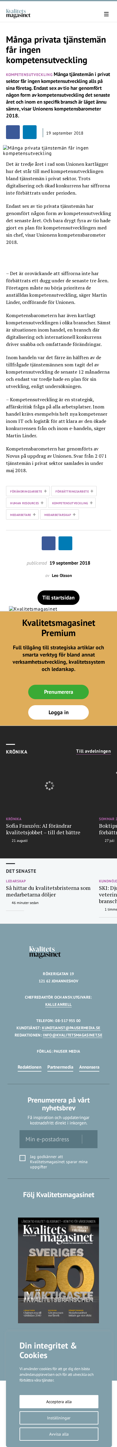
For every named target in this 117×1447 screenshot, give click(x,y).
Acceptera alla (59, 1401)
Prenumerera (58, 691)
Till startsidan (58, 597)
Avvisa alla (59, 1434)
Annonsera (89, 1067)
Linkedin (58, 1207)
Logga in (59, 712)
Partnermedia (60, 1067)
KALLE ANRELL (58, 1004)
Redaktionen (29, 1067)
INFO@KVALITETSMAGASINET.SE (72, 1035)
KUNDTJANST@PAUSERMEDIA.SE (71, 1027)
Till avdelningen (93, 751)
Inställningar (58, 1418)
